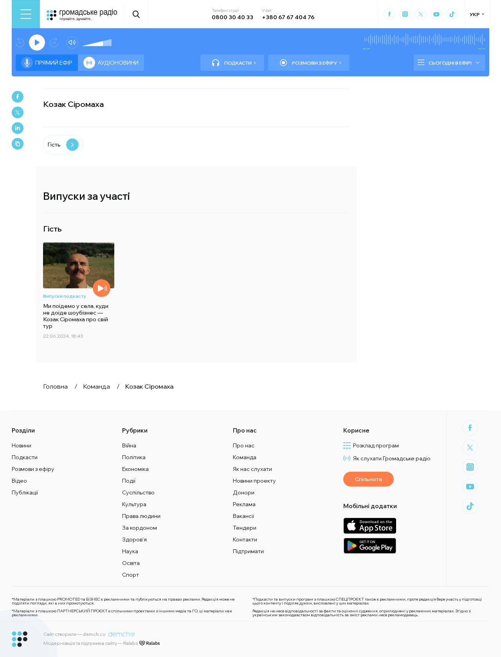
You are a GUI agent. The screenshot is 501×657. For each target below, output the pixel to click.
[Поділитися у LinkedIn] (17, 128)
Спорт (130, 574)
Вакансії (243, 515)
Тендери (244, 527)
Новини (21, 445)
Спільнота (368, 479)
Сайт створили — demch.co (74, 634)
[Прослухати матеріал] (101, 288)
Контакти (245, 539)
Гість (54, 144)
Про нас (243, 445)
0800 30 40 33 (232, 17)
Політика (134, 457)
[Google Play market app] (369, 546)
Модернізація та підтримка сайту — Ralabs (90, 643)
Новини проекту (254, 480)
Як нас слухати (252, 468)
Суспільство (138, 492)
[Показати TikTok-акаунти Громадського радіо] (452, 14)
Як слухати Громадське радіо (392, 458)
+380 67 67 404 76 (288, 17)
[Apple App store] (369, 526)
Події (128, 480)
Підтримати (248, 551)
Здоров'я (134, 539)
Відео (19, 480)
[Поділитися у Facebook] (17, 97)
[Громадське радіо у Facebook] (389, 14)
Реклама (244, 504)
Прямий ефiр (53, 62)
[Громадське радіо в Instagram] (405, 14)
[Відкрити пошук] (136, 14)
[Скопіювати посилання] (17, 144)
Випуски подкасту (64, 296)
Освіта (131, 563)
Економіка (135, 468)
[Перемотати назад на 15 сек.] (20, 42)
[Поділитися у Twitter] (17, 112)
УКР (474, 14)
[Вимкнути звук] (72, 42)
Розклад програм (376, 445)
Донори (243, 492)
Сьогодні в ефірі (450, 63)
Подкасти (238, 63)
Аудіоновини (118, 62)
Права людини (141, 515)
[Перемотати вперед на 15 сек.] (54, 42)
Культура (134, 504)
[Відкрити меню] (26, 14)
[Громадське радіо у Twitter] (421, 14)
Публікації (25, 492)
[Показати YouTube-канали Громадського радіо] (436, 14)
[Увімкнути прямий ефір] (37, 42)
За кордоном (139, 527)
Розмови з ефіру (314, 63)
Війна (129, 445)
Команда (244, 457)
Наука (130, 551)
